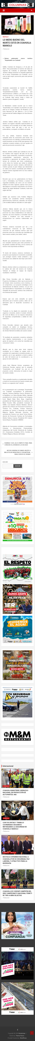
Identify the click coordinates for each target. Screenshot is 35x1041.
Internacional (8, 766)
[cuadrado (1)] (17, 477)
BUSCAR (5, 462)
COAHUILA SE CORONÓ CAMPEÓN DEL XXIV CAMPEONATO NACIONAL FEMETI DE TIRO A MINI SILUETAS (17, 893)
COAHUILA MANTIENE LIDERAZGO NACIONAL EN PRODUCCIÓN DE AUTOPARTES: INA (15, 792)
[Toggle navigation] (3, 10)
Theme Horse (20, 1035)
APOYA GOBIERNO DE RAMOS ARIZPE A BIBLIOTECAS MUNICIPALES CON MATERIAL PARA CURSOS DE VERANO (17, 452)
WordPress (23, 1038)
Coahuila (6, 786)
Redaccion (6, 49)
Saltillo (5, 37)
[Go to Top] (32, 1033)
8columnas (22, 1033)
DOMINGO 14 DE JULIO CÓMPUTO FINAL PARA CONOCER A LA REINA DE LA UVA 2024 (18, 444)
